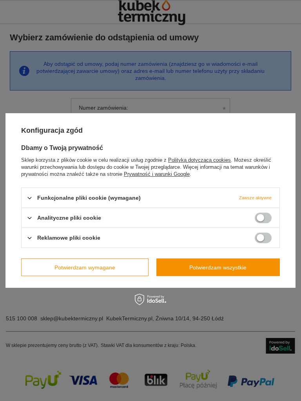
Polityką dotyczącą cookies (199, 160)
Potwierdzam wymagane (84, 267)
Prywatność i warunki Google (157, 174)
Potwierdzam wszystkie (218, 267)
